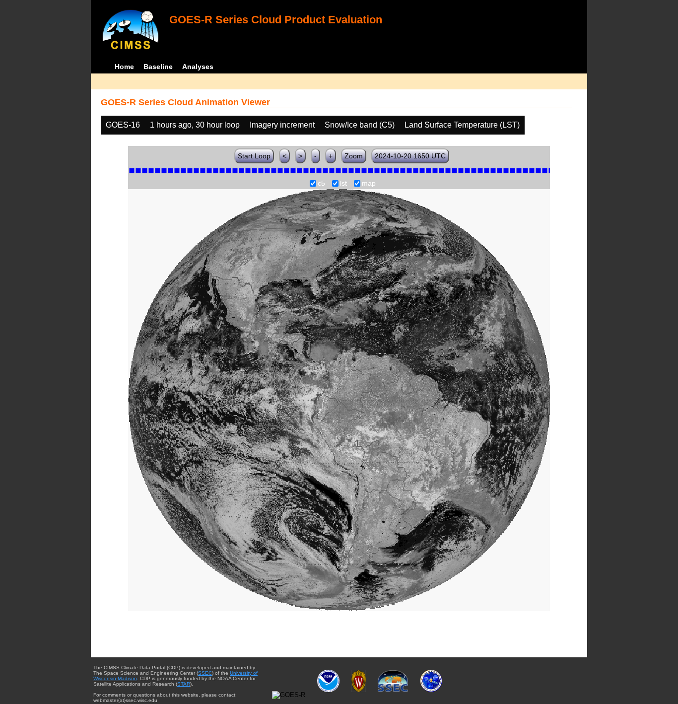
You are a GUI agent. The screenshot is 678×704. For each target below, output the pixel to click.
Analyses (197, 66)
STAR (183, 684)
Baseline (158, 66)
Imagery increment (282, 125)
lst (343, 184)
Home (124, 66)
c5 (321, 184)
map (369, 184)
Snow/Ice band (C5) (360, 125)
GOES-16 (123, 125)
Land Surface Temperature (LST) (462, 125)
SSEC (205, 673)
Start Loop (254, 156)
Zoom (353, 156)
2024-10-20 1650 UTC (410, 156)
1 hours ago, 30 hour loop (195, 125)
